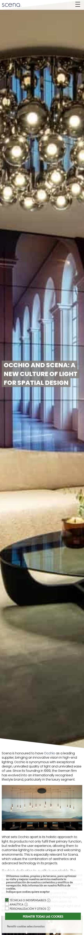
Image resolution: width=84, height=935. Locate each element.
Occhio (49, 753)
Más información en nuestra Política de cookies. (38, 886)
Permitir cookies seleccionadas (26, 926)
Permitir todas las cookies (43, 916)
